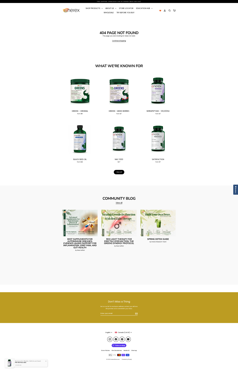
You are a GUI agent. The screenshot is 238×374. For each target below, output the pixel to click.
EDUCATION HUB (143, 8)
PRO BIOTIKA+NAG (20, 362)
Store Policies (105, 350)
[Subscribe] (136, 313)
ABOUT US (109, 8)
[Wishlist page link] (160, 10)
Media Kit (127, 350)
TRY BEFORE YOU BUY (125, 12)
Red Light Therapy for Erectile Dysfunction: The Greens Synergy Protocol (119, 241)
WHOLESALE (109, 12)
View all (119, 172)
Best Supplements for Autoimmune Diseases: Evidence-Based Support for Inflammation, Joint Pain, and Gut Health (80, 243)
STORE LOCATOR (126, 8)
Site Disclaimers (117, 350)
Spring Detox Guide (158, 239)
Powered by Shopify (127, 359)
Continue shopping (119, 41)
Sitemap (134, 350)
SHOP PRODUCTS (93, 8)
